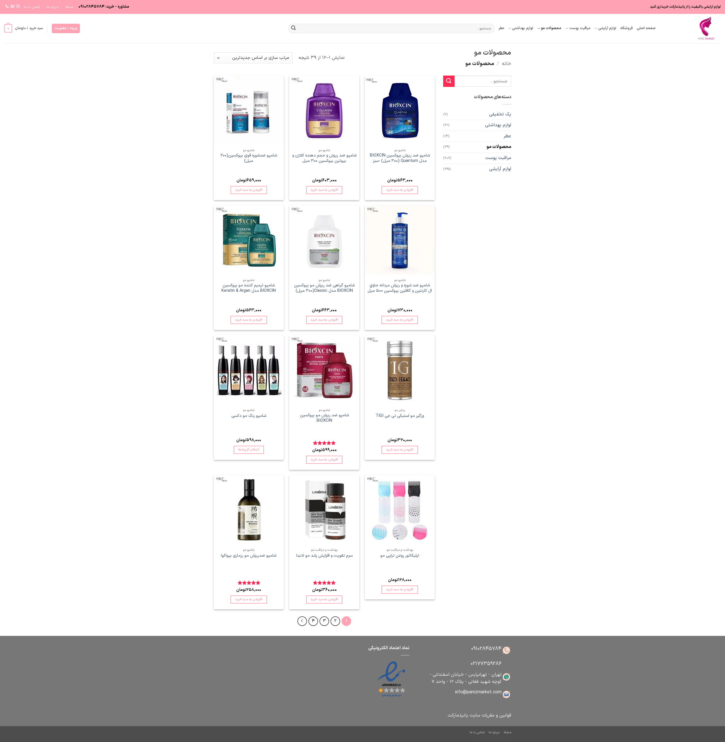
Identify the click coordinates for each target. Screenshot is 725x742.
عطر (501, 28)
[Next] (302, 621)
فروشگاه (626, 28)
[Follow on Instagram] (18, 6)
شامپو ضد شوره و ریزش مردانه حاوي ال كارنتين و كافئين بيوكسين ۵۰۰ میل (400, 288)
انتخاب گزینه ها (249, 449)
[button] (66, 28)
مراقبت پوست (579, 28)
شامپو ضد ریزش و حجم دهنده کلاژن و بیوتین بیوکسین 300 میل (324, 158)
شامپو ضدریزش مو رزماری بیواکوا (248, 556)
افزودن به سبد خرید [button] (399, 189)
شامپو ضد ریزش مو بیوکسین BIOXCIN (324, 418)
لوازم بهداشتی (522, 28)
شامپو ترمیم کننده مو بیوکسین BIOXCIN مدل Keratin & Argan (248, 288)
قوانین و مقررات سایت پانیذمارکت (479, 715)
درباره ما (52, 7)
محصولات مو (551, 28)
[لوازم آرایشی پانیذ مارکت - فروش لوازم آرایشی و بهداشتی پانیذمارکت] (692, 28)
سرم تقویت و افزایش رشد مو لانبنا (324, 556)
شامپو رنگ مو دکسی (248, 416)
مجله (69, 7)
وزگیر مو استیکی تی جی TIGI (400, 416)
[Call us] (7, 6)
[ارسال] (293, 28)
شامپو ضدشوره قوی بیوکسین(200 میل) (249, 158)
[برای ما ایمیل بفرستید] (12, 6)
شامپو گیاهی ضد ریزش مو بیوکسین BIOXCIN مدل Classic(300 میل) (324, 288)
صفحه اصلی (646, 28)
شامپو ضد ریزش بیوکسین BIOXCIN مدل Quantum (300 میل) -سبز (400, 158)
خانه (506, 64)
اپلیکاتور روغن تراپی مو (399, 556)
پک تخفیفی (500, 114)
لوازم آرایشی (607, 28)
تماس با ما (32, 7)
